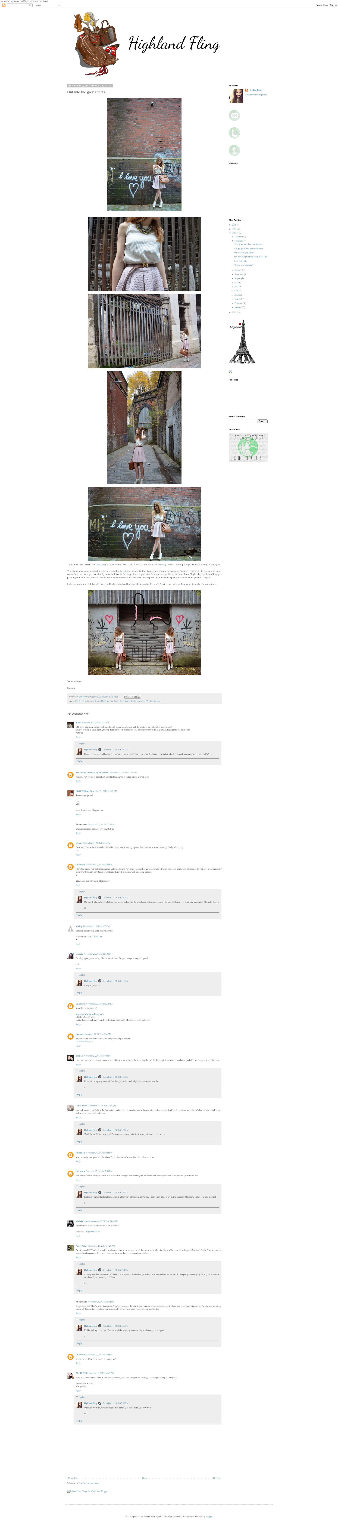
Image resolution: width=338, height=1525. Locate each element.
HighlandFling (90, 749)
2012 (234, 312)
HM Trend (79, 701)
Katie (78, 722)
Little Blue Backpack (84, 1041)
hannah (79, 1056)
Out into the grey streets (244, 252)
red (124, 571)
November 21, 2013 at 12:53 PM (97, 843)
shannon (80, 1034)
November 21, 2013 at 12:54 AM (123, 772)
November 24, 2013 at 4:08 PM (99, 1153)
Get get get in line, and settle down (248, 248)
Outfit (133, 701)
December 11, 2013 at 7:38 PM (115, 981)
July (236, 282)
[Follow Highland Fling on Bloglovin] (242, 363)
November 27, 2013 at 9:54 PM (99, 1354)
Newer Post (73, 1478)
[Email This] (125, 697)
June (236, 286)
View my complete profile (256, 94)
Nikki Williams (82, 791)
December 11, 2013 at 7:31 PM (115, 1270)
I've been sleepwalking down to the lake (250, 256)
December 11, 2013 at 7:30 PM (115, 1326)
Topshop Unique (153, 701)
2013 (234, 233)
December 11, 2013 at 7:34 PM (115, 1130)
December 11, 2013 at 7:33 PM (115, 1192)
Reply (78, 737)
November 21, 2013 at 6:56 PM (99, 864)
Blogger (209, 1516)
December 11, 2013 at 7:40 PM (115, 897)
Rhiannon (80, 1153)
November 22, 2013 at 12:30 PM (99, 1004)
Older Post (216, 1478)
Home (144, 1478)
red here (101, 564)
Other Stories (125, 701)
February (238, 303)
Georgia (79, 954)
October (238, 270)
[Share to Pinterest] (139, 697)
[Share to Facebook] (135, 697)
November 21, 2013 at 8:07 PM (96, 926)
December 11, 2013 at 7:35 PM (115, 1077)
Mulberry (105, 701)
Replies (82, 743)
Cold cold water (240, 261)
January (238, 307)
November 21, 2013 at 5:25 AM (101, 824)
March (237, 299)
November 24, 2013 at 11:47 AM (102, 1105)
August (237, 278)
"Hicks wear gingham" (243, 265)
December (238, 236)
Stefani (79, 843)
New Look (114, 701)
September (239, 274)
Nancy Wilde (81, 1246)
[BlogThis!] (129, 697)
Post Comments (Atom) (89, 1483)
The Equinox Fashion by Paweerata (92, 772)
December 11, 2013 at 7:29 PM (115, 1403)
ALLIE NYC (82, 1373)
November (239, 241)
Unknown (80, 864)
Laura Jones (81, 1105)
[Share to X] (132, 697)
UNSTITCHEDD (94, 936)
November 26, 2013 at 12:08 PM (104, 1221)
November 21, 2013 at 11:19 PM (97, 954)
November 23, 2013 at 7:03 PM (97, 1056)
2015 (234, 225)
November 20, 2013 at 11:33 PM (95, 722)
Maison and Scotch (92, 701)
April (236, 295)
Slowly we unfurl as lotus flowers (248, 244)
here (163, 564)
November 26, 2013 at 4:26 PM (101, 1246)
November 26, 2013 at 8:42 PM (101, 1302)
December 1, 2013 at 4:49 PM (101, 1373)
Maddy (79, 926)
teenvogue (141, 701)
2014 (234, 229)
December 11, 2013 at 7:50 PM (115, 749)
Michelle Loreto (83, 1221)
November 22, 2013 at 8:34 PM (98, 1034)
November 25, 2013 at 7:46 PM (99, 1171)
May (236, 291)
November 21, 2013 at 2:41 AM (103, 791)
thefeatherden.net (93, 1231)
